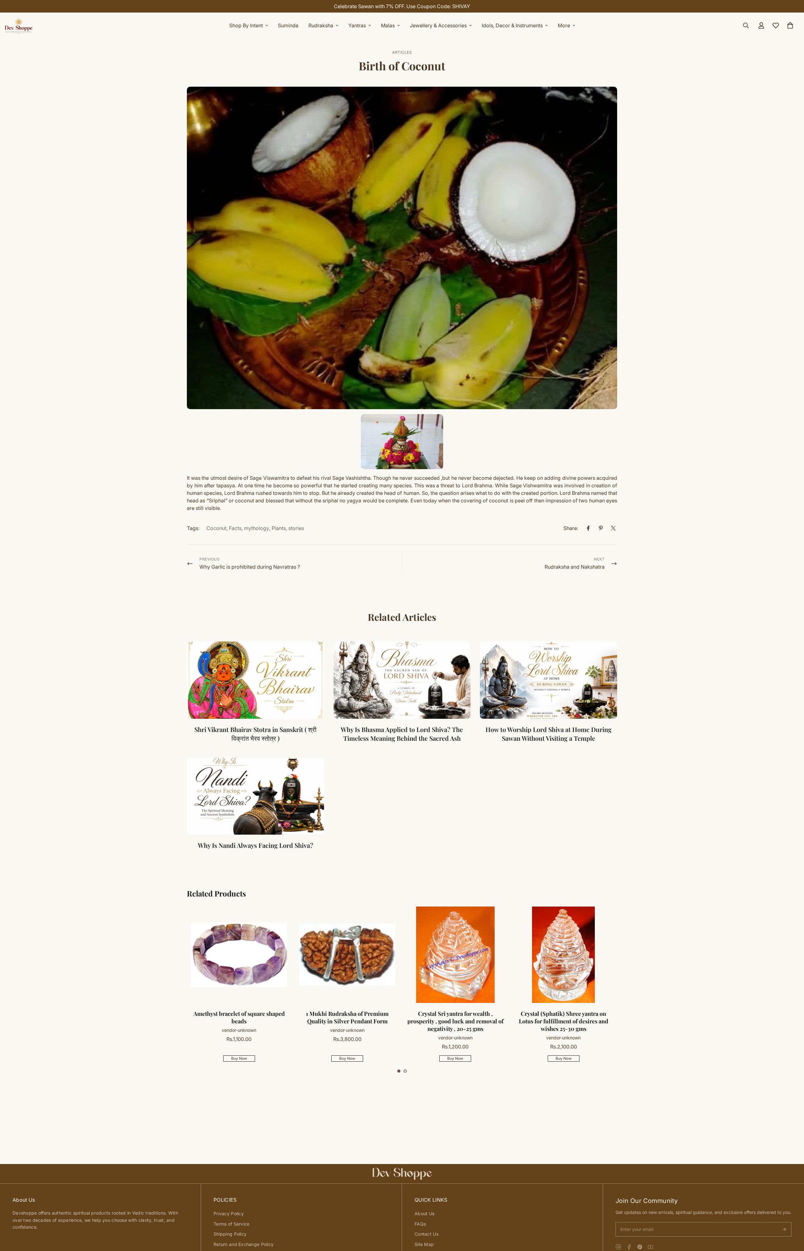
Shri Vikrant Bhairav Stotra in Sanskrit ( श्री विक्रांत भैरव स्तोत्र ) (255, 733)
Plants (279, 528)
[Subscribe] (784, 1229)
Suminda (288, 25)
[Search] (746, 25)
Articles (402, 52)
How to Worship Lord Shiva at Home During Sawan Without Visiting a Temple (548, 733)
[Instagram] (618, 1247)
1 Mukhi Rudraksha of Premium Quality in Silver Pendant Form (239, 1017)
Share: (570, 528)
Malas (388, 25)
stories (296, 528)
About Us (424, 1213)
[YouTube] (650, 1247)
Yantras (357, 25)
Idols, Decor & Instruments (512, 25)
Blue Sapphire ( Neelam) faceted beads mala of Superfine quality (563, 1017)
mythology (256, 528)
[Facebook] (588, 528)
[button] (399, 1071)
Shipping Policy (230, 1234)
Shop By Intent (246, 25)
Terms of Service (231, 1224)
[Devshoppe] (19, 25)
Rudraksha (320, 25)
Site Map (424, 1244)
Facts (235, 528)
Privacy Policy (229, 1213)
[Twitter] (613, 528)
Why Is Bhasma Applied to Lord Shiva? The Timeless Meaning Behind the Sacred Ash (402, 733)
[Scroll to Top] (792, 1217)
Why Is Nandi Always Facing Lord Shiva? (255, 845)
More (564, 25)
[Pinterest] (601, 528)
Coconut (216, 528)
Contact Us (426, 1234)
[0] (790, 25)
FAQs (420, 1224)
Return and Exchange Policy (244, 1244)
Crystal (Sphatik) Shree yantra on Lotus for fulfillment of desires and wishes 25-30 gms (455, 1021)
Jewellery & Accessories (438, 25)
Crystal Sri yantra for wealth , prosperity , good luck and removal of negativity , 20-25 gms (347, 1021)
